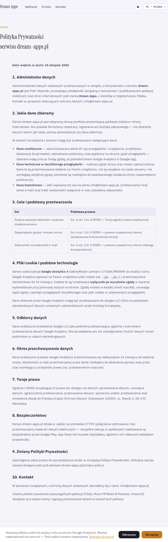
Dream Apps (9, 6)
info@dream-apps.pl (98, 101)
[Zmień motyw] (138, 6)
